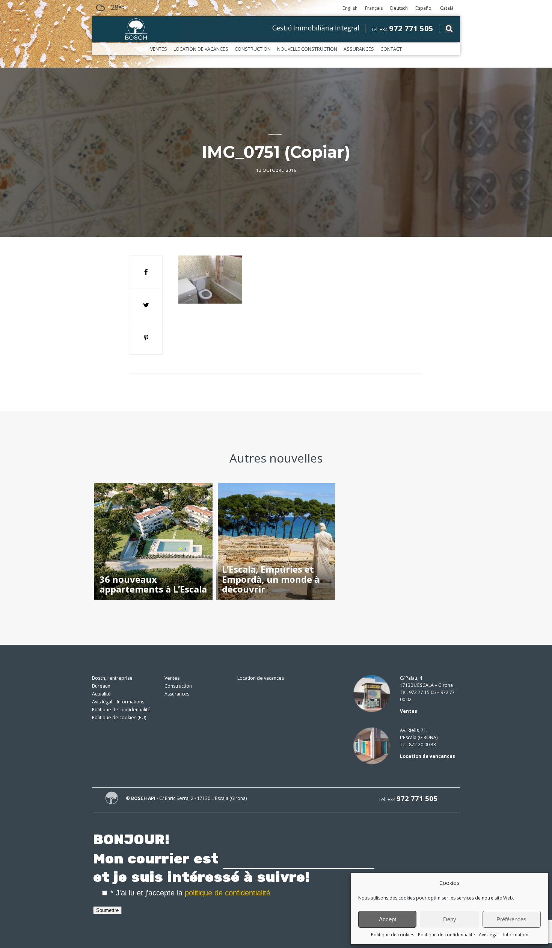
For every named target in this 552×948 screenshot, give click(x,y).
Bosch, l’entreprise (112, 678)
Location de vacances (200, 49)
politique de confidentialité (227, 893)
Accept (387, 919)
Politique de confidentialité (446, 934)
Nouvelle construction (307, 49)
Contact (391, 49)
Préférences (511, 919)
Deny (449, 919)
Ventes (158, 49)
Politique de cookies (392, 934)
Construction (253, 49)
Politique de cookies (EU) (119, 717)
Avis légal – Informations (118, 702)
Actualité (101, 694)
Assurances (359, 49)
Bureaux (101, 686)
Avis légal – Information (503, 934)
